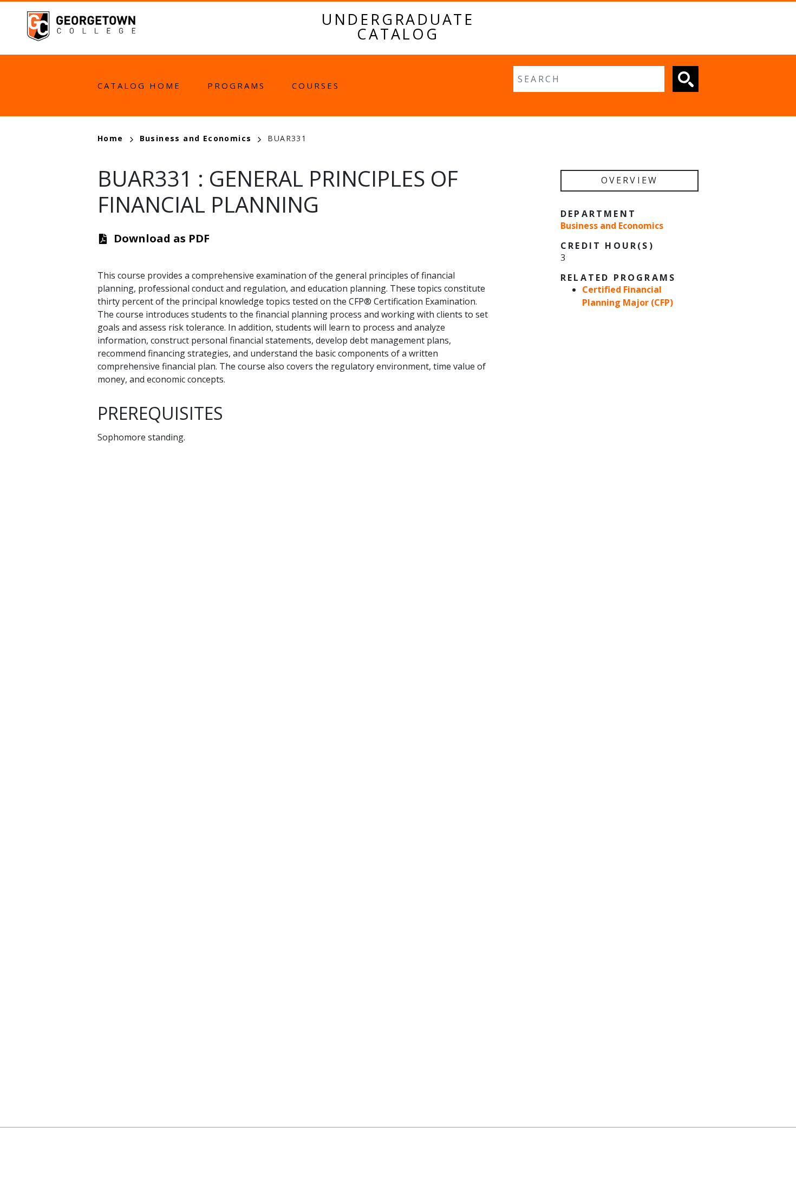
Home (110, 138)
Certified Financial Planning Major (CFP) (627, 295)
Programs (236, 85)
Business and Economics (196, 138)
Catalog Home (139, 85)
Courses (316, 85)
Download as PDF (162, 238)
